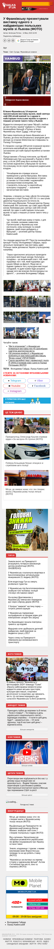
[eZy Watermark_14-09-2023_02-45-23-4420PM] (45, 317)
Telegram (15, 380)
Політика (38, 939)
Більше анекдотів (27, 729)
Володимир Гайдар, (20, 369)
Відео (46, 941)
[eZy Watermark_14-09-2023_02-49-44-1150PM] (21, 301)
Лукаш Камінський (39, 369)
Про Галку (42, 944)
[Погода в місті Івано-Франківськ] (27, 802)
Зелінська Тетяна (15, 33)
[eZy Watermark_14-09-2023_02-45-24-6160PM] (33, 285)
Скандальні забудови (17, 944)
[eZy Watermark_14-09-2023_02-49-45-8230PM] (21, 317)
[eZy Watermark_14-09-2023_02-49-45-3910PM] (9, 317)
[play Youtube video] (27, 752)
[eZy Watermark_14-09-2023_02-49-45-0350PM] (9, 285)
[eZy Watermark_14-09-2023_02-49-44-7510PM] (45, 301)
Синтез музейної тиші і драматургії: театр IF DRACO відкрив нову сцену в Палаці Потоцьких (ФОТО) (29, 362)
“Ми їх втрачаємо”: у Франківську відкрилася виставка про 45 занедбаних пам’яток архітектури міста (28, 348)
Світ (11, 52)
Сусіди (16, 52)
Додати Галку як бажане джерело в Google (29, 40)
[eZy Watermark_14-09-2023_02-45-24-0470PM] (21, 333)
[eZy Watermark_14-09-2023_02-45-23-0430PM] (9, 333)
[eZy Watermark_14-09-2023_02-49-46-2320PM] (33, 317)
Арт (5, 48)
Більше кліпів (27, 766)
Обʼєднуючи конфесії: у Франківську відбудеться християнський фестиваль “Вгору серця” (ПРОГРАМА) (27, 355)
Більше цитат (27, 795)
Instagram (15, 391)
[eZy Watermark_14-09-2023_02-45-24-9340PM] (21, 285)
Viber (39, 380)
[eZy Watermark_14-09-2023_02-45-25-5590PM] (45, 285)
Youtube (15, 385)
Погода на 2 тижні (27, 805)
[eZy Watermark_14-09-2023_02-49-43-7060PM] (9, 301)
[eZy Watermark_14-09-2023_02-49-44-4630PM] (33, 301)
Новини (7, 939)
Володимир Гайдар (16, 922)
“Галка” (25, 131)
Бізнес (47, 939)
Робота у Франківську (24, 941)
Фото (39, 941)
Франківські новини (28, 52)
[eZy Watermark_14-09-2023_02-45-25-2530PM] (33, 333)
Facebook (39, 385)
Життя (8, 941)
